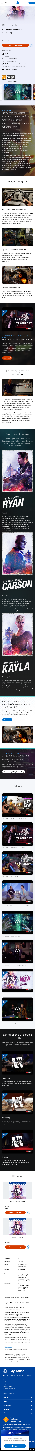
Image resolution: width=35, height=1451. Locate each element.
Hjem (4, 1375)
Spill (8, 1375)
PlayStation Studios (8, 1386)
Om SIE (4, 1381)
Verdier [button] (5, 1401)
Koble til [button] (5, 1413)
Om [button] (4, 1379)
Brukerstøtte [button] (7, 1405)
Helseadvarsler (8, 1347)
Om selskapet (6, 1391)
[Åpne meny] (2, 3)
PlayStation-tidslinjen (8, 1393)
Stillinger (5, 1384)
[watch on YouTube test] (27, 98)
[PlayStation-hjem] (17, 2)
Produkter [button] (6, 1397)
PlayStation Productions (9, 1388)
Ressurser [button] (6, 1409)
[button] (18, 92)
